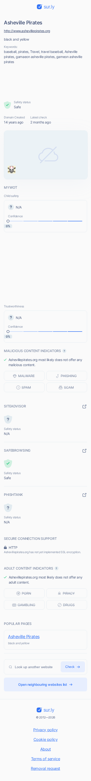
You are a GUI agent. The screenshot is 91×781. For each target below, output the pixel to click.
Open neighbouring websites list (42, 684)
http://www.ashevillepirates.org (27, 31)
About (45, 749)
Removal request (45, 768)
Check (69, 667)
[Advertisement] (45, 82)
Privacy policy (45, 729)
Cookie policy (45, 739)
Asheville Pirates (24, 636)
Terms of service (45, 758)
